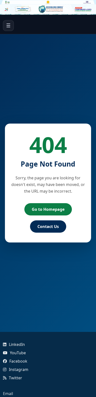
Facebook (18, 361)
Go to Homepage (48, 209)
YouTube (18, 352)
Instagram (18, 369)
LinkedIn (17, 344)
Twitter (15, 378)
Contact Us (48, 226)
